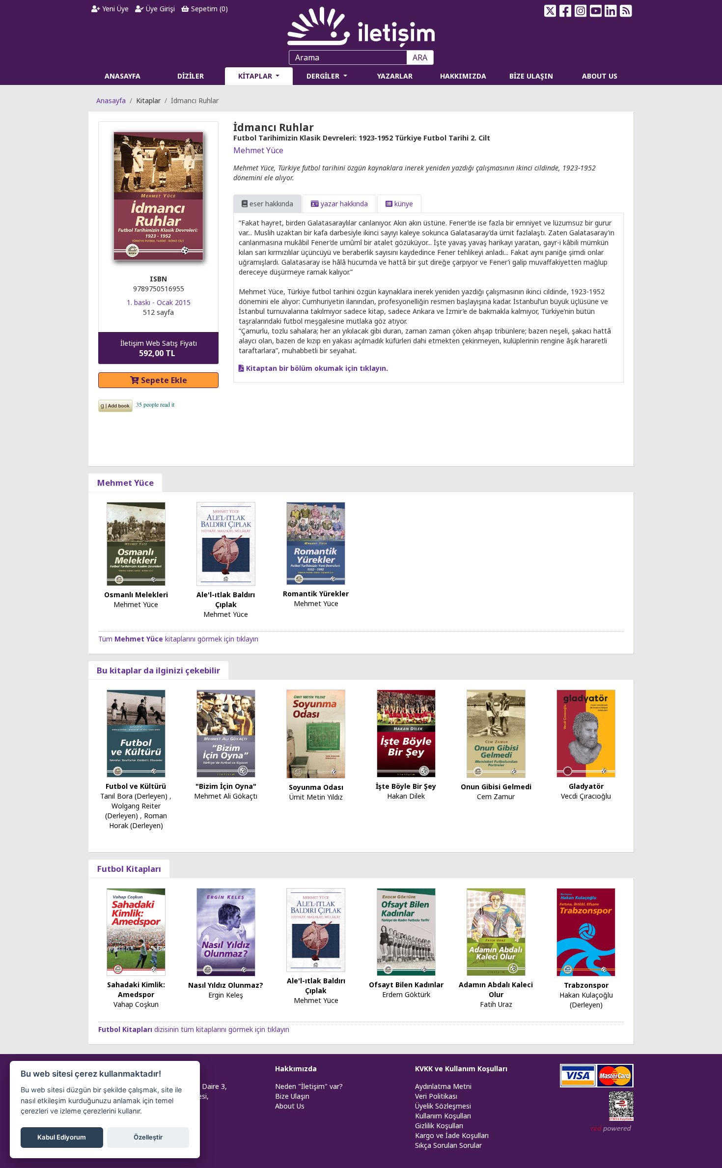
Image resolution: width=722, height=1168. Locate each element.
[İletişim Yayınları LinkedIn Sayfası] (610, 11)
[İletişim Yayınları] (361, 24)
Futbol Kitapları (129, 868)
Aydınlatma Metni (443, 1086)
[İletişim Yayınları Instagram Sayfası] (580, 11)
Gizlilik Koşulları (439, 1125)
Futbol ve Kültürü (136, 786)
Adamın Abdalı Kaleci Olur (496, 989)
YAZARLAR (395, 76)
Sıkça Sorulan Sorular (448, 1145)
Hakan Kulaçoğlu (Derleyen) (586, 999)
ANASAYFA (122, 76)
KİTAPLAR (256, 76)
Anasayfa (111, 100)
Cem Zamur (496, 796)
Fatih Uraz (496, 1004)
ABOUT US (599, 76)
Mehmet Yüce (258, 150)
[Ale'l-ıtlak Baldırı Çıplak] (225, 543)
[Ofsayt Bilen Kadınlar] (406, 931)
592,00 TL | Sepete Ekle (668, 1130)
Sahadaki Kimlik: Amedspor (136, 989)
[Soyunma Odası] (315, 733)
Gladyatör (586, 786)
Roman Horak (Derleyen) (138, 820)
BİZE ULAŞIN (531, 76)
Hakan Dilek (406, 796)
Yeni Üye (114, 8)
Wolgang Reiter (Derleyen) (133, 810)
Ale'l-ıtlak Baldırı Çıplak (225, 599)
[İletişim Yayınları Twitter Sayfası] (550, 11)
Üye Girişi (159, 8)
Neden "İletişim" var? (309, 1086)
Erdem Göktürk (406, 994)
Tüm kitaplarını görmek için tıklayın (178, 638)
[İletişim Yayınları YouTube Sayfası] (595, 11)
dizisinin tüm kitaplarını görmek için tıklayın (193, 1029)
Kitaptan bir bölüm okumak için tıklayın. (316, 368)
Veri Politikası (436, 1096)
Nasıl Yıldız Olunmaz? (225, 985)
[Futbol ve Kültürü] (136, 732)
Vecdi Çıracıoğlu (586, 796)
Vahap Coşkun (136, 1004)
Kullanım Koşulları (443, 1115)
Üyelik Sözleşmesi (443, 1106)
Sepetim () (208, 8)
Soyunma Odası (316, 787)
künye (402, 203)
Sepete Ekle (163, 380)
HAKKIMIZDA (463, 76)
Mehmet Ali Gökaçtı (225, 796)
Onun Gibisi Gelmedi (496, 786)
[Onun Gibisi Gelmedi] (496, 733)
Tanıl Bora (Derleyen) (133, 796)
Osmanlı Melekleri (136, 594)
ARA (420, 57)
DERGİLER (323, 76)
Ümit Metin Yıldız (316, 797)
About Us (290, 1106)
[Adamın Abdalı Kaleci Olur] (496, 931)
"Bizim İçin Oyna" (225, 786)
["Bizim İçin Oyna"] (225, 732)
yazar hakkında (343, 203)
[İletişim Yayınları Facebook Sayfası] (565, 11)
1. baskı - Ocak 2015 (159, 302)
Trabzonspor (586, 985)
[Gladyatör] (585, 732)
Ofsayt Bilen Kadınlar (406, 984)
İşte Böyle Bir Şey (406, 786)
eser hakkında (270, 203)
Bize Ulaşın (292, 1096)
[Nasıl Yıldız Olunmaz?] (225, 931)
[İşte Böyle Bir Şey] (406, 732)
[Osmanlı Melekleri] (136, 543)
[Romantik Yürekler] (315, 542)
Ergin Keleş (225, 995)
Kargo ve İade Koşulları (452, 1135)
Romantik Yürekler (316, 593)
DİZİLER (190, 76)
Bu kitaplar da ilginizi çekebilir (158, 670)
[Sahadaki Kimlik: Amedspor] (136, 931)
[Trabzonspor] (585, 931)
